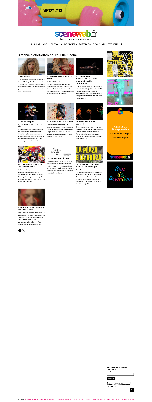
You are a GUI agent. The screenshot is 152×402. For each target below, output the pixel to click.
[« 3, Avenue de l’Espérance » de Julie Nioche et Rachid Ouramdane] (89, 66)
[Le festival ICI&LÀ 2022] (60, 151)
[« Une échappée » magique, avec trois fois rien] (31, 111)
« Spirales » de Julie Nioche (60, 121)
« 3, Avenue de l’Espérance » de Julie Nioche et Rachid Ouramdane (86, 80)
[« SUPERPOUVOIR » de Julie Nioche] (60, 66)
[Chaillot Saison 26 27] (120, 105)
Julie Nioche (24, 76)
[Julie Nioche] (31, 66)
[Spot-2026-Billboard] (76, 26)
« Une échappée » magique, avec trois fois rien (30, 123)
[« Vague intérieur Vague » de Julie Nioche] (31, 197)
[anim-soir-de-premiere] (120, 187)
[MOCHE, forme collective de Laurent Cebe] (31, 154)
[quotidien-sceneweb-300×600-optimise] (120, 159)
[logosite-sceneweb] (76, 34)
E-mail (109, 372)
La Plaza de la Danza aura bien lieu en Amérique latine (88, 166)
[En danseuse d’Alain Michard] (89, 111)
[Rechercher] (121, 44)
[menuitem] (35, 44)
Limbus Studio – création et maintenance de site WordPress (39, 399)
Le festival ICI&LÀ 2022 (58, 158)
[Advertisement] (120, 201)
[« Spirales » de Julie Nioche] (60, 111)
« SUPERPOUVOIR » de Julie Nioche (59, 77)
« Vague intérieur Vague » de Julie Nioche (31, 208)
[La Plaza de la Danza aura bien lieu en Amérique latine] (89, 154)
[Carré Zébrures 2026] (120, 77)
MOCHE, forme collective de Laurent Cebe (30, 165)
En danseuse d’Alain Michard (86, 122)
